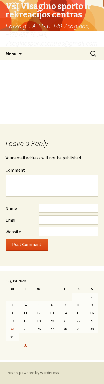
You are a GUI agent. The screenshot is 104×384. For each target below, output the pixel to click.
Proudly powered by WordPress (32, 372)
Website (13, 231)
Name (11, 208)
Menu (11, 53)
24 (12, 329)
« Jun (25, 345)
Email (11, 220)
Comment (15, 170)
